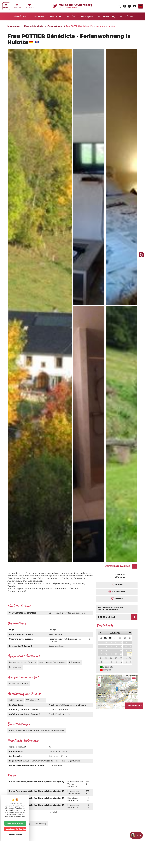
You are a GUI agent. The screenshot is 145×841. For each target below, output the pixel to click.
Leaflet (135, 698)
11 (106, 650)
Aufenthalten (20, 16)
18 (106, 654)
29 (111, 642)
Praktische (126, 16)
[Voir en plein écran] (99, 685)
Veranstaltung (106, 16)
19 (111, 654)
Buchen (72, 16)
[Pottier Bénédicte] (88, 176)
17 (101, 654)
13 (116, 650)
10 (101, 650)
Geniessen (39, 16)
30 (116, 642)
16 (130, 650)
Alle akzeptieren (15, 823)
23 (130, 654)
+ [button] (99, 677)
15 (126, 650)
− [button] (99, 680)
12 (111, 650)
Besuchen (56, 16)
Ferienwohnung (55, 26)
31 (121, 642)
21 (121, 654)
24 (101, 658)
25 (106, 658)
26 (111, 658)
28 (106, 642)
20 (116, 654)
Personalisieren (15, 835)
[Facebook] (134, 617)
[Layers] (133, 678)
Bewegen (87, 16)
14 (121, 650)
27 (101, 642)
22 (126, 654)
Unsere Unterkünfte (33, 26)
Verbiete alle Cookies (16, 829)
